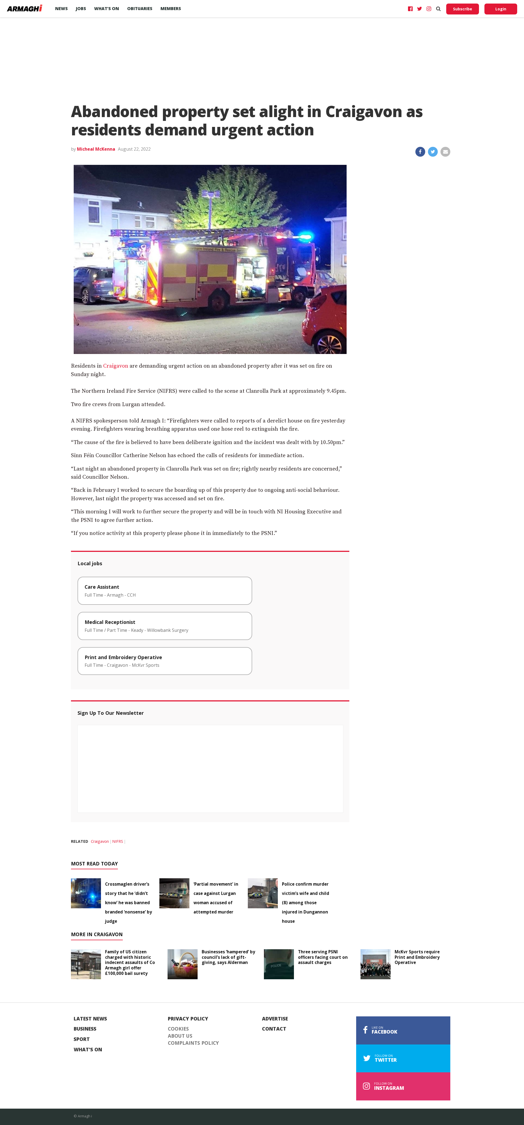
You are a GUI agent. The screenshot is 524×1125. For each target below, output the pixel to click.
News (61, 8)
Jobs (81, 8)
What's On (88, 1049)
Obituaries (139, 8)
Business (85, 1028)
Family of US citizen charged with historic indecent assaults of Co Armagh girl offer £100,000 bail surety (130, 962)
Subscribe (462, 8)
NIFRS (117, 841)
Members (170, 8)
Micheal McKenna (96, 149)
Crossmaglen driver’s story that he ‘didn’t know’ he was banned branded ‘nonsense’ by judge (128, 902)
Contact (274, 1028)
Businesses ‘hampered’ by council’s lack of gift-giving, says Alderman (228, 957)
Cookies (178, 1028)
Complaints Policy (193, 1043)
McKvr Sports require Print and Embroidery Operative (417, 957)
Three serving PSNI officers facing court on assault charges (323, 957)
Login (500, 8)
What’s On (106, 8)
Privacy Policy (188, 1018)
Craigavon (115, 366)
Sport (82, 1039)
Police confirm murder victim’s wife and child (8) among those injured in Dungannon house (305, 902)
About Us (180, 1036)
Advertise (275, 1018)
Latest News (90, 1018)
